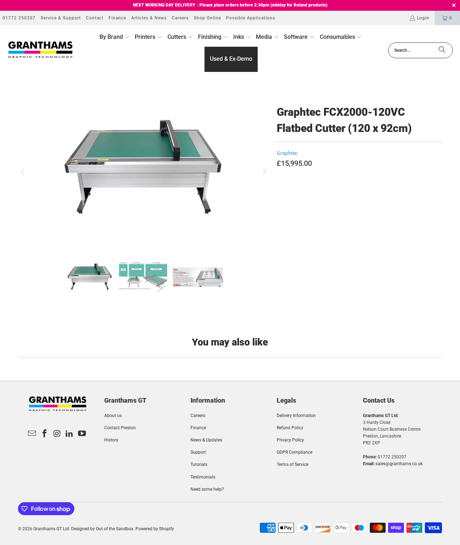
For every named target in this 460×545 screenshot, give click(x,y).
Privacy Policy (290, 440)
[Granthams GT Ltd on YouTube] (82, 434)
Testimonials (202, 477)
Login (423, 17)
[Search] (442, 50)
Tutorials (198, 464)
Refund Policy (290, 427)
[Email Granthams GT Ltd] (32, 434)
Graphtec (287, 153)
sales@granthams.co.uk (399, 463)
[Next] (264, 171)
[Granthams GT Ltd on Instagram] (57, 434)
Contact (95, 17)
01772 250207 (19, 17)
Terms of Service (292, 464)
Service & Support (61, 17)
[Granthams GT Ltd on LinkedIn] (69, 434)
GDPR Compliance (294, 452)
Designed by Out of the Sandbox (102, 528)
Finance (117, 17)
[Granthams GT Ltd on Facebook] (44, 434)
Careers (180, 17)
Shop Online (207, 17)
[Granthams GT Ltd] (40, 50)
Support (198, 452)
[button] (115, 37)
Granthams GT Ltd (51, 528)
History (111, 440)
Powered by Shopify (154, 528)
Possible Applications (250, 17)
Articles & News (149, 17)
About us (113, 415)
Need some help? (207, 489)
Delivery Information (296, 415)
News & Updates (206, 440)
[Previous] (23, 171)
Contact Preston (120, 427)
